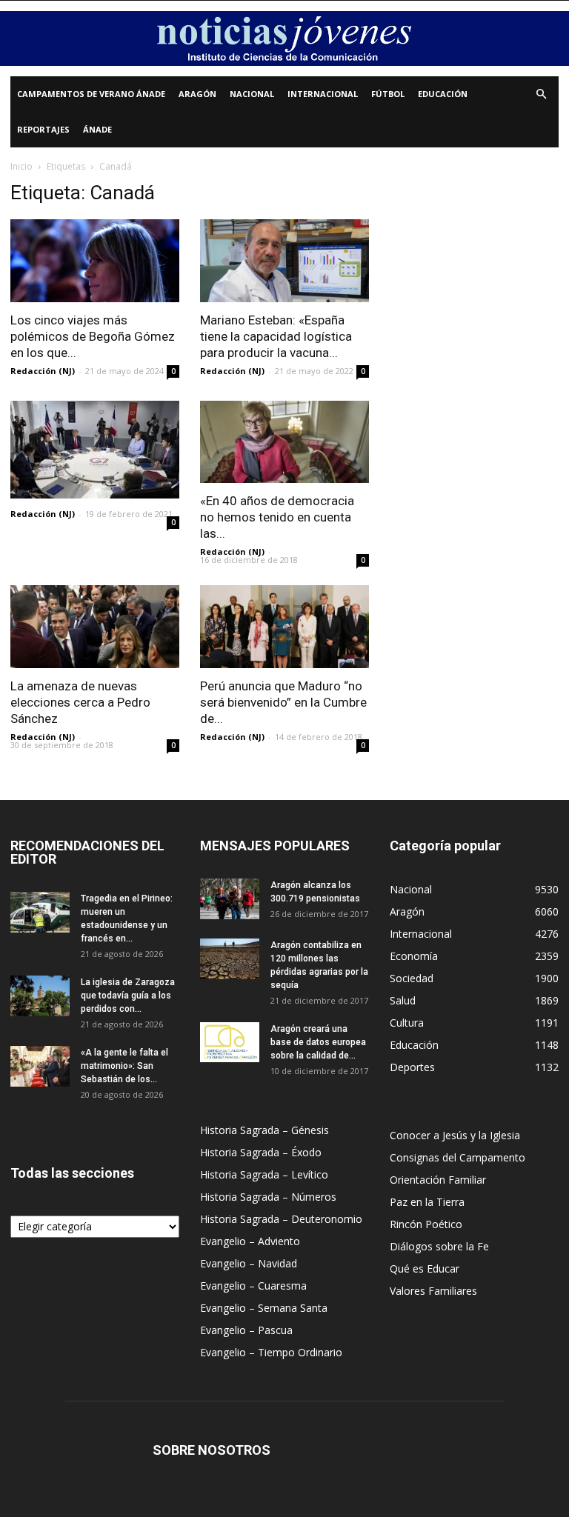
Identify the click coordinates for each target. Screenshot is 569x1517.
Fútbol (388, 93)
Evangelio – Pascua (246, 1330)
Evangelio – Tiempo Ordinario (271, 1352)
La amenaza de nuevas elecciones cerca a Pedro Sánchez (80, 702)
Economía (414, 956)
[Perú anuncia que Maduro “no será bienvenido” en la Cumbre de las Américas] (284, 626)
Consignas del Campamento (457, 1157)
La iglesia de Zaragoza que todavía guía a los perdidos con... (128, 995)
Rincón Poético (426, 1224)
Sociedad (411, 978)
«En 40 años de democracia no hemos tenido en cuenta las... (277, 517)
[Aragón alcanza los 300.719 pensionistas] (229, 898)
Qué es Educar (424, 1268)
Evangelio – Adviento (250, 1241)
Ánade (97, 129)
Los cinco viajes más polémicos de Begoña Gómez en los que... (92, 336)
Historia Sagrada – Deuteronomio (281, 1219)
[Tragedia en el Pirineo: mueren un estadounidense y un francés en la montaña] (40, 912)
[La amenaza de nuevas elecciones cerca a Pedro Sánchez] (94, 626)
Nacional (252, 93)
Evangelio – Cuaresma (253, 1285)
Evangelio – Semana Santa (263, 1308)
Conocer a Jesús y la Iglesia (455, 1135)
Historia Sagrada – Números (268, 1197)
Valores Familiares (433, 1291)
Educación (442, 93)
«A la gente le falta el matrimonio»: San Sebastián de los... (124, 1065)
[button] (541, 94)
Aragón (197, 93)
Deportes (412, 1067)
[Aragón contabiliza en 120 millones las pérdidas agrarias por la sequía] (229, 958)
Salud (403, 1000)
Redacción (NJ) (42, 370)
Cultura (407, 1023)
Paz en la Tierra (427, 1202)
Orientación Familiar (438, 1180)
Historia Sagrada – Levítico (264, 1174)
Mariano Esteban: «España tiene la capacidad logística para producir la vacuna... (276, 336)
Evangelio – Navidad (248, 1263)
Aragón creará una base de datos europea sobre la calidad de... (318, 1042)
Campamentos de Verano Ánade (91, 93)
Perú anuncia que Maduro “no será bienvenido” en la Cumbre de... (283, 702)
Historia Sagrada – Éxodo (261, 1152)
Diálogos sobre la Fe (439, 1246)
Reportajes (43, 129)
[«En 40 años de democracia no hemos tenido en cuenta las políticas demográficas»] (284, 442)
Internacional (322, 93)
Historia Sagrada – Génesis (264, 1130)
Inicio (21, 166)
